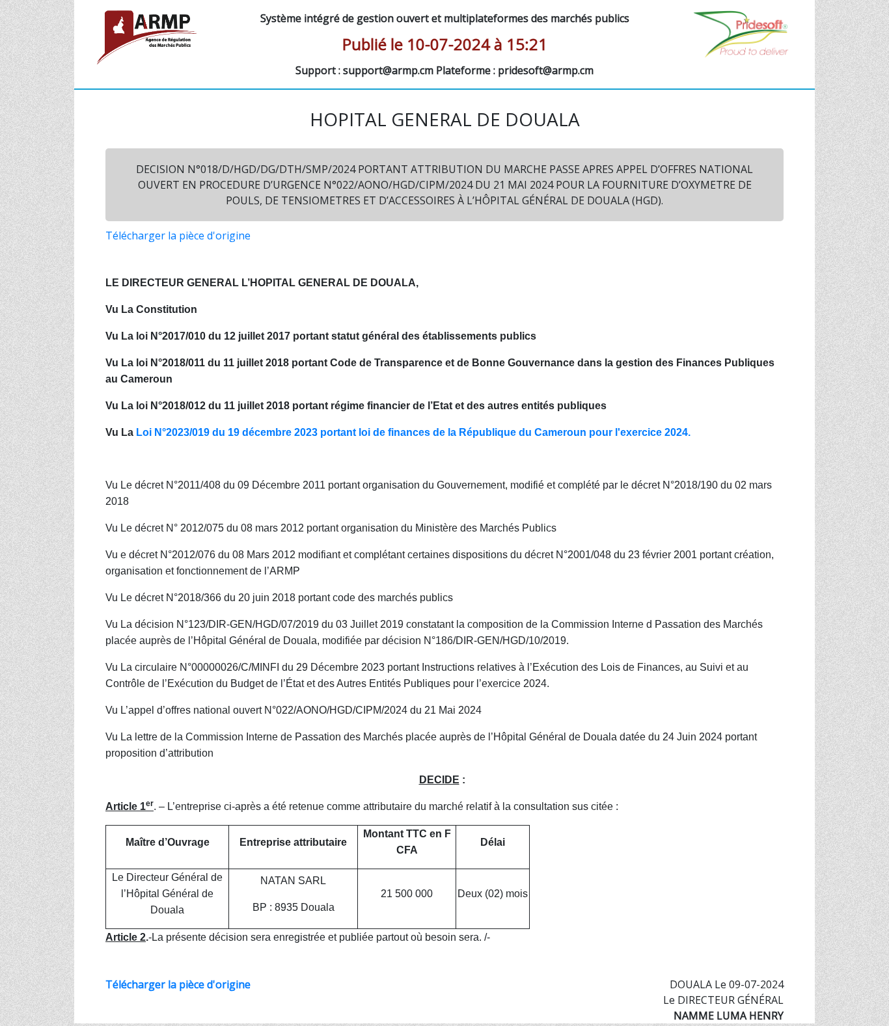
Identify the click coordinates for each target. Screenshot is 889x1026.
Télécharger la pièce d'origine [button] (178, 235)
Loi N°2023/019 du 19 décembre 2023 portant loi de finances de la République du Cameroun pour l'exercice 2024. (413, 432)
